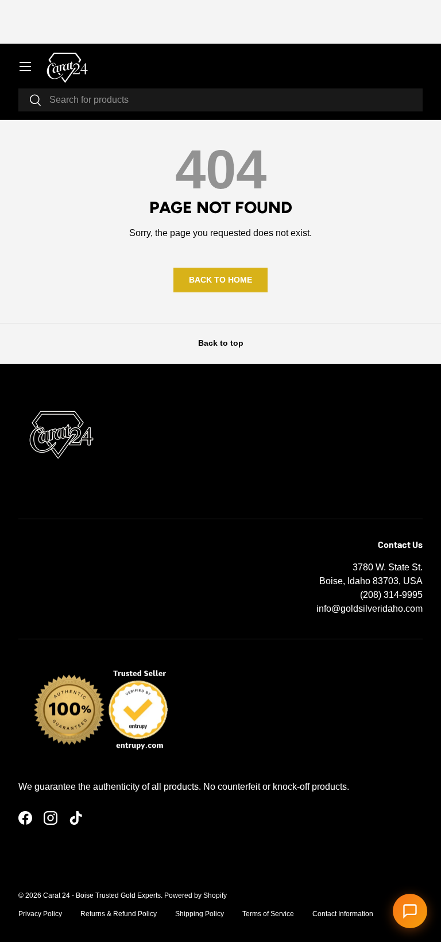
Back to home (220, 279)
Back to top (220, 343)
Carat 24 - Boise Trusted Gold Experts (102, 895)
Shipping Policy (199, 914)
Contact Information (342, 914)
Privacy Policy (40, 914)
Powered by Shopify (195, 895)
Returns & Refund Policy (118, 914)
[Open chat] (410, 911)
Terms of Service (268, 914)
